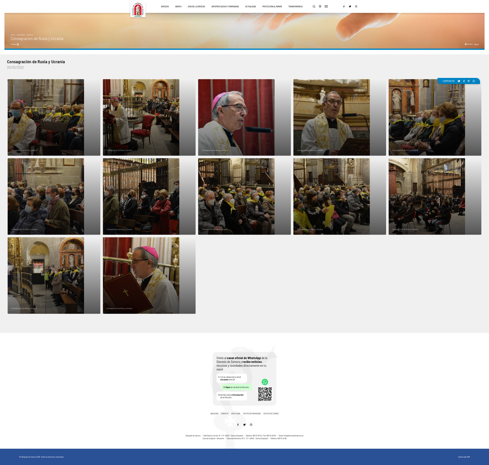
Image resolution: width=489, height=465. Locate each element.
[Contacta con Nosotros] (326, 6)
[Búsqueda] (313, 6)
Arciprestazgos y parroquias (225, 6)
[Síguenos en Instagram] (251, 424)
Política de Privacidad (252, 413)
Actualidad (250, 6)
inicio (13, 34)
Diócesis (165, 6)
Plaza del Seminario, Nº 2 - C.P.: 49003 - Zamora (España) (247, 438)
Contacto (224, 413)
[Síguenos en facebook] (344, 6)
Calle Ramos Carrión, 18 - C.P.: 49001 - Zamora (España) (223, 435)
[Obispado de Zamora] (138, 6)
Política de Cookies (271, 413)
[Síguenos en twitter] (350, 6)
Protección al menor (272, 6)
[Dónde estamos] (320, 6)
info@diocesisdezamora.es (293, 435)
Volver (476, 44)
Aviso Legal (235, 413)
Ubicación (214, 413)
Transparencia (295, 6)
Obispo (178, 6)
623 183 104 (265, 382)
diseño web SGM (464, 457)
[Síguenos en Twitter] (244, 424)
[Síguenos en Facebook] (238, 424)
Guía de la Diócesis (196, 6)
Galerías (30, 34)
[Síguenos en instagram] (356, 6)
